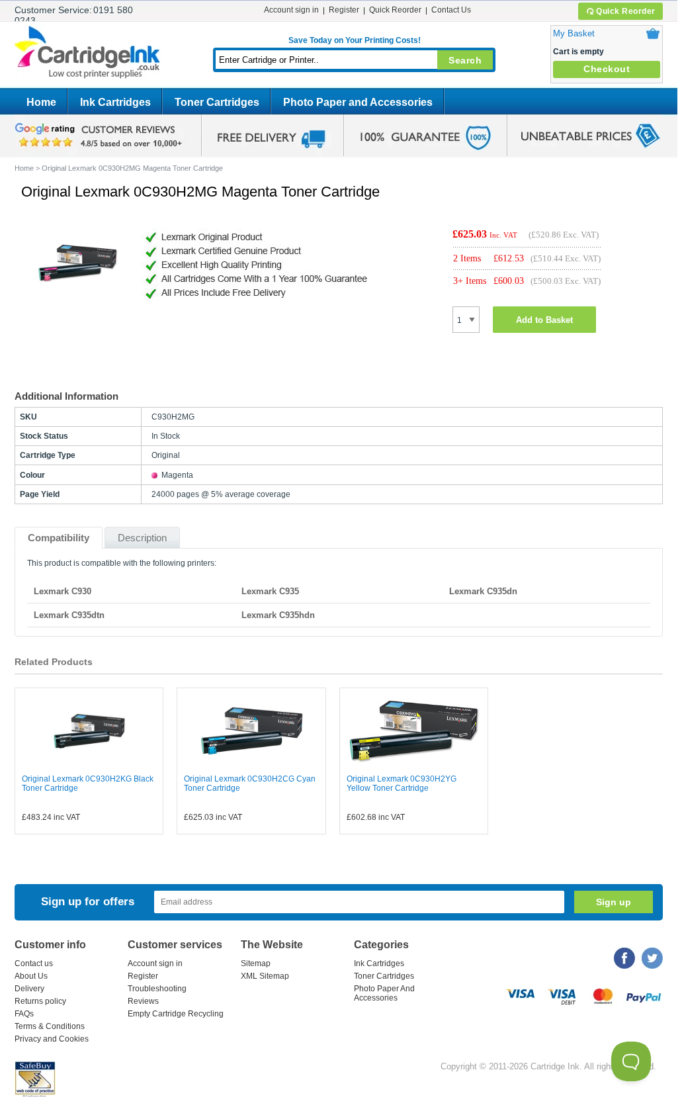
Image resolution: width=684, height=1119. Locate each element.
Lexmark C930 (62, 591)
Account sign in (291, 10)
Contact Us (451, 10)
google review (101, 135)
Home (41, 102)
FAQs (24, 1013)
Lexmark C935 (270, 591)
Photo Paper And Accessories (384, 993)
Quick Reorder (626, 11)
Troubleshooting (157, 988)
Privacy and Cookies (52, 1039)
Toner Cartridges (217, 102)
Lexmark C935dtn (69, 615)
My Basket (574, 33)
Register (344, 10)
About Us (31, 976)
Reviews (143, 1001)
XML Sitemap (265, 976)
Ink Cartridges (115, 102)
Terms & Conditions (50, 1026)
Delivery (29, 988)
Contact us (34, 963)
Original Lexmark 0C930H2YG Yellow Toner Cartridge (401, 783)
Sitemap (256, 963)
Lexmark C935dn (483, 591)
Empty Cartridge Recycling (176, 1013)
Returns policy (40, 1001)
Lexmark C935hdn (278, 615)
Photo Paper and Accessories (358, 102)
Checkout (606, 69)
